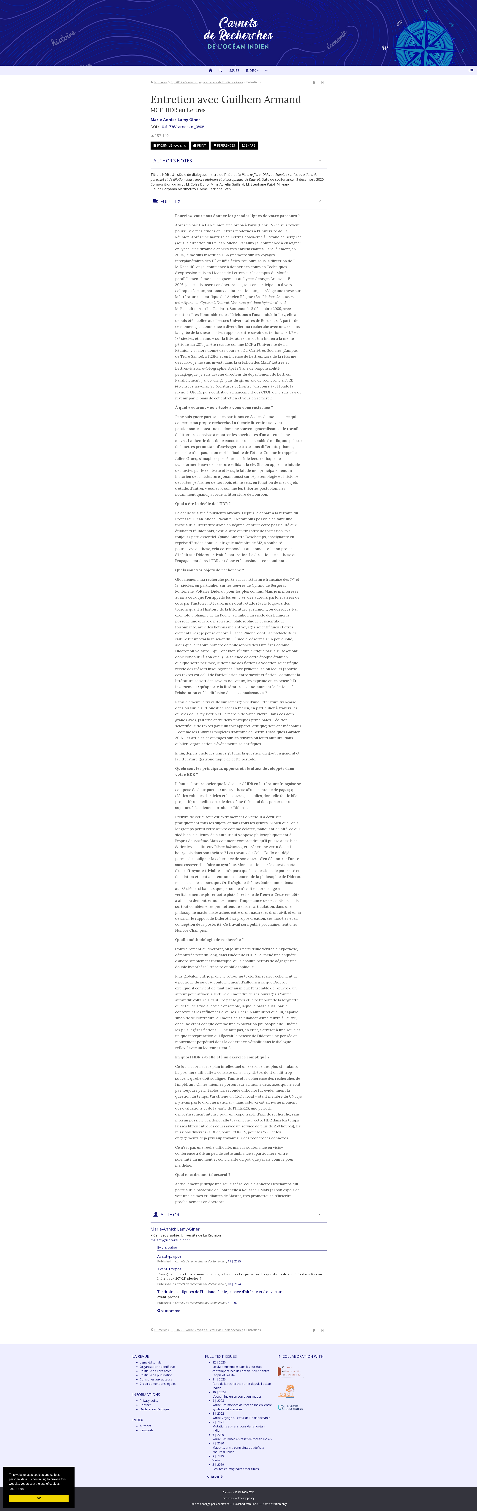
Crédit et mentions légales (158, 1384)
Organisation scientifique (157, 1367)
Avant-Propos (169, 1269)
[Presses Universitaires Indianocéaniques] (291, 1371)
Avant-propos (169, 1256)
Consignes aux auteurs (156, 1379)
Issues (233, 70)
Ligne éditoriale (151, 1362)
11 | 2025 (234, 1261)
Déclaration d (155, 1409)
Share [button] (250, 145)
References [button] (225, 145)
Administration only (275, 1504)
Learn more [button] (17, 1488)
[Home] (210, 70)
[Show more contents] (266, 70)
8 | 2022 (233, 1303)
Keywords (146, 1430)
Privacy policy (149, 1401)
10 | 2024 (234, 1284)
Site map (228, 1498)
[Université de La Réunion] (291, 1407)
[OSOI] (286, 1391)
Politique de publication (156, 1375)
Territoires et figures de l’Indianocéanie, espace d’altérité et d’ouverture (220, 1291)
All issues (213, 1476)
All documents (170, 1311)
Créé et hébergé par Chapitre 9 (209, 1504)
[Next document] (322, 83)
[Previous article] (314, 83)
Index (251, 70)
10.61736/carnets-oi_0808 (182, 126)
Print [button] (201, 145)
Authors (145, 1426)
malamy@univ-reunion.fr (170, 1240)
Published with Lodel (245, 1504)
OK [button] (39, 1498)
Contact (145, 1405)
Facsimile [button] (171, 145)
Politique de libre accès (155, 1371)
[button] (220, 70)
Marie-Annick (175, 119)
